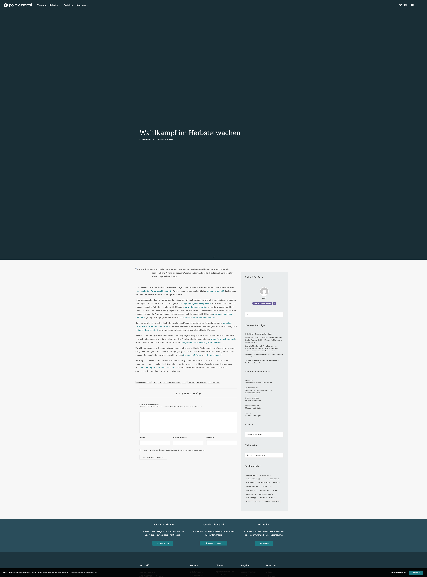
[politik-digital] (18, 5)
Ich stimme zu (416, 573)
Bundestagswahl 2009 (143, 382)
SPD (184, 382)
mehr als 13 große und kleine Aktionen (157, 367)
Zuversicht (188, 355)
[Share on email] (199, 393)
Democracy (274, 479)
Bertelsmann (251, 475)
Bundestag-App (265, 475)
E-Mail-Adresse (180, 437)
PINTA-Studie (251, 498)
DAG (265, 479)
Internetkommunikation (172, 382)
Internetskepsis (212, 355)
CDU (155, 382)
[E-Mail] (274, 303)
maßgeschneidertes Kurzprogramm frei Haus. (201, 342)
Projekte (68, 5)
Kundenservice (251, 490)
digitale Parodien (214, 291)
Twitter (191, 382)
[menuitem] (41, 5)
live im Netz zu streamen (222, 339)
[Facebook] (406, 5)
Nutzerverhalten (266, 494)
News (161, 139)
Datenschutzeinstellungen (398, 573)
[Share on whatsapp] (191, 393)
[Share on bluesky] (194, 393)
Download (250, 483)
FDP (160, 382)
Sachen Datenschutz (146, 330)
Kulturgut (266, 486)
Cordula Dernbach (253, 479)
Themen (41, 5)
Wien (257, 501)
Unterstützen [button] (163, 543)
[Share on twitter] (179, 393)
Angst (198, 355)
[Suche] (264, 314)
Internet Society (252, 486)
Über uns (81, 5)
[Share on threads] (182, 393)
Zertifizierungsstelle (271, 501)
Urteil (249, 501)
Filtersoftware (264, 483)
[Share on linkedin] (188, 393)
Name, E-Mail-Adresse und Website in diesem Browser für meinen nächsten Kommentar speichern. (174, 450)
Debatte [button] (53, 5)
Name (142, 437)
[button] (422, 5)
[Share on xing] (196, 393)
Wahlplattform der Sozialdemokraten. (196, 317)
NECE (275, 490)
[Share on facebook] (176, 393)
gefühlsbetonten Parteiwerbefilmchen (152, 291)
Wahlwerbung (201, 382)
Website (210, 437)
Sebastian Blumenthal (267, 498)
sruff (170, 139)
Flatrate (276, 483)
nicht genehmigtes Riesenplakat (194, 303)
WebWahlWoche (214, 382)
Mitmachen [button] (265, 543)
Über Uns (271, 565)
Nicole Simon (251, 494)
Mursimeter (265, 490)
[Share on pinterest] (185, 393)
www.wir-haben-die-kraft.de (195, 307)
